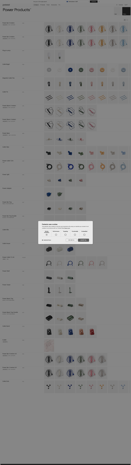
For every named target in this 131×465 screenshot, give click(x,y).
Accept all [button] (83, 240)
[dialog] (65, 232)
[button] (46, 240)
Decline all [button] (71, 240)
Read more (67, 228)
